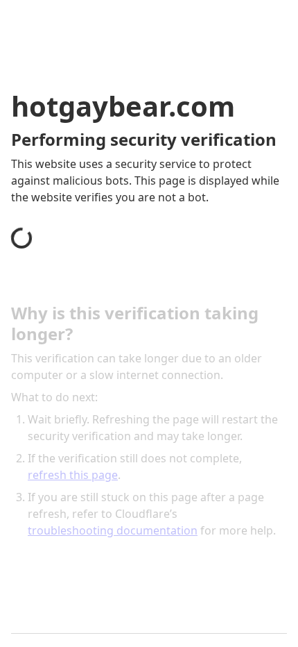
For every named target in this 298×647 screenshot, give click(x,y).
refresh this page (73, 474)
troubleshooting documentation (113, 530)
